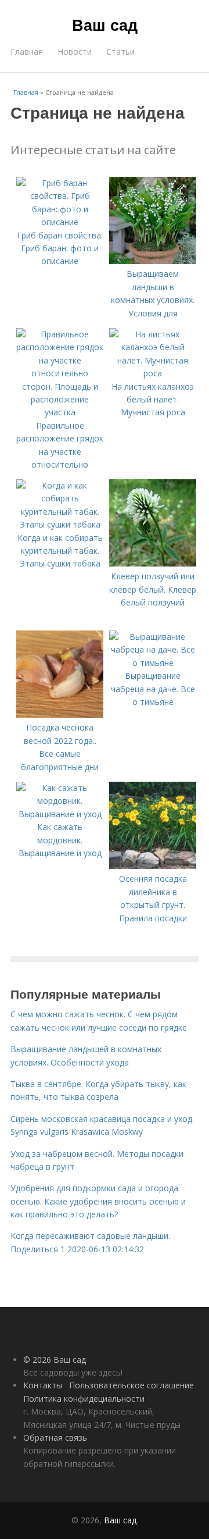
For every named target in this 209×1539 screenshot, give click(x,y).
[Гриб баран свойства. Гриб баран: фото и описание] (59, 221)
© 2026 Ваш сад (54, 1359)
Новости (74, 51)
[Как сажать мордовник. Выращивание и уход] (59, 814)
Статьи (120, 51)
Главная (26, 51)
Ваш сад (105, 24)
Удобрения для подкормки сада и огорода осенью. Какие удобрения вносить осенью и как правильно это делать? (98, 1201)
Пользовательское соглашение (131, 1385)
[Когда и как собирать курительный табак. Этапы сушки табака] (59, 524)
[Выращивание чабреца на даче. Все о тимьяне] (152, 662)
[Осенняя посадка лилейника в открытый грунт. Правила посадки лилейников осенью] (152, 865)
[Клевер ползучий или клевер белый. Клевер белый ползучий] (152, 563)
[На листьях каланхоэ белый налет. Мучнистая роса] (152, 373)
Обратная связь (55, 1437)
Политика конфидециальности (84, 1398)
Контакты (42, 1385)
